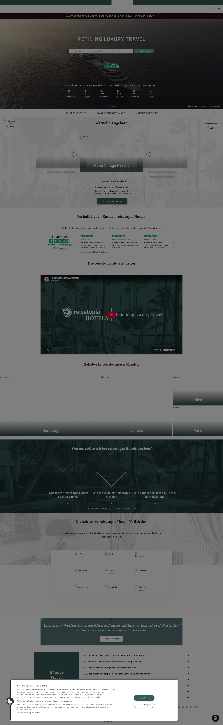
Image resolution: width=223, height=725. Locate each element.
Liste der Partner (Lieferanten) (28, 712)
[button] (10, 701)
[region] (94, 700)
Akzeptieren (144, 697)
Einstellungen (144, 704)
